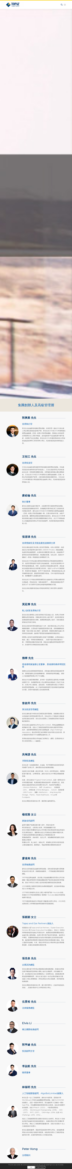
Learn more (40, 1167)
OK (31, 1167)
